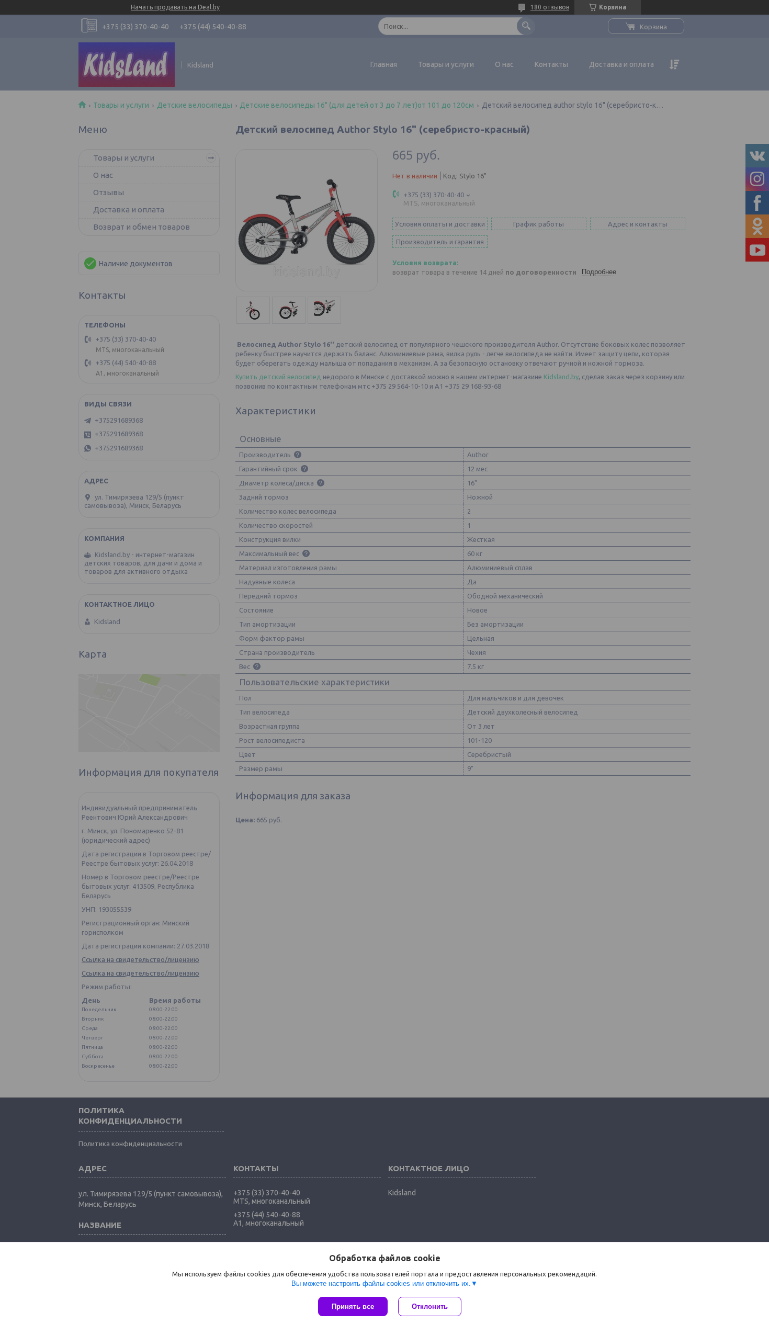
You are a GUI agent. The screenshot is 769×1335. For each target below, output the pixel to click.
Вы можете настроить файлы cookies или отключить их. (381, 1283)
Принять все (353, 1306)
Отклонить (430, 1306)
